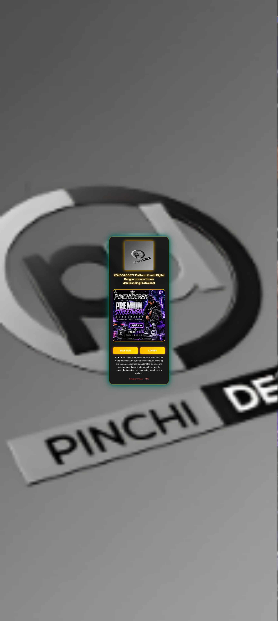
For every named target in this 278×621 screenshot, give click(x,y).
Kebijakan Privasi (136, 379)
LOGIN (152, 350)
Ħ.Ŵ (147, 379)
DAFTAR (125, 350)
